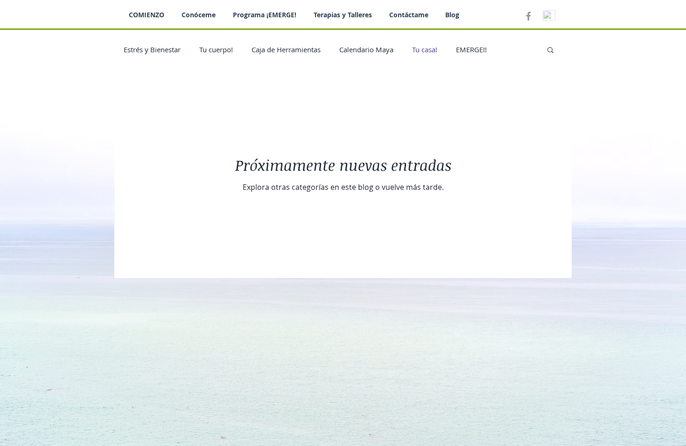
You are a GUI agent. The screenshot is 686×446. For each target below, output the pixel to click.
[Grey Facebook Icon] (528, 16)
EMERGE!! (471, 49)
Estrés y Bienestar (152, 49)
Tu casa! (424, 49)
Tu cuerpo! (216, 49)
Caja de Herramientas (286, 49)
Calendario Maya (366, 49)
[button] (550, 51)
